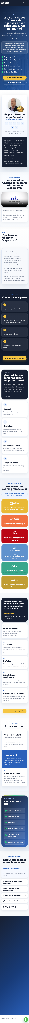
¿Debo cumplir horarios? (12, 895)
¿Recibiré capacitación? (11, 901)
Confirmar (14, 1003)
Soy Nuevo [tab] (9, 963)
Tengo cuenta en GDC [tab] (20, 963)
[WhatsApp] (6, 123)
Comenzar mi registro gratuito (14, 358)
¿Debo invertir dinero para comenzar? (12, 882)
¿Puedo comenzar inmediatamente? (9, 907)
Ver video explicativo (14, 82)
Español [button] (23, 2)
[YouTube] (22, 123)
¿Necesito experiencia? (11, 869)
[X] (12, 127)
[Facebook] (14, 123)
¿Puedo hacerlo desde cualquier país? (11, 889)
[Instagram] (18, 123)
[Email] (10, 123)
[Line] (16, 127)
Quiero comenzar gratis (14, 77)
